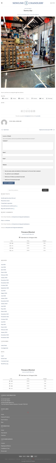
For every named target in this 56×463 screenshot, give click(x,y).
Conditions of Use (5, 448)
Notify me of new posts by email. (12, 179)
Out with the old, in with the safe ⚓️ (9, 206)
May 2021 (3, 324)
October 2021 (4, 319)
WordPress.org (4, 363)
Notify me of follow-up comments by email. (15, 176)
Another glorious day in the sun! (8, 198)
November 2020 (5, 337)
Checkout (3, 435)
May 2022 (3, 308)
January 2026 (4, 277)
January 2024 (4, 298)
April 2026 (3, 269)
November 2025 (5, 282)
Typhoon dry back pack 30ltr (46, 129)
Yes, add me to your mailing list (12, 173)
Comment (5, 140)
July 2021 (3, 321)
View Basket (4, 432)
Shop (2, 422)
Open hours (6, 129)
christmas (7, 220)
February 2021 (4, 329)
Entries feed (4, 358)
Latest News (4, 345)
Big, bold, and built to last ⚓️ (7, 208)
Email (4, 158)
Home (2, 414)
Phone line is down (5, 200)
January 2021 (4, 332)
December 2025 (5, 280)
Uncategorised (28, 8)
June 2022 (3, 306)
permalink (38, 116)
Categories (23, 459)
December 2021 (5, 314)
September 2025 (5, 288)
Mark (2, 220)
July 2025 (3, 290)
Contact (3, 443)
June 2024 (3, 295)
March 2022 (4, 311)
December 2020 (5, 335)
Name (4, 152)
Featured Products (5, 417)
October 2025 (4, 285)
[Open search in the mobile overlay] (28, 190)
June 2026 (3, 267)
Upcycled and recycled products (43, 459)
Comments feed (4, 361)
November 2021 (5, 316)
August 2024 (4, 293)
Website (5, 164)
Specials (18, 459)
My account (4, 451)
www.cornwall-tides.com (28, 234)
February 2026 (4, 275)
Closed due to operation (6, 203)
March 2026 (4, 272)
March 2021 (4, 327)
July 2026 (3, 264)
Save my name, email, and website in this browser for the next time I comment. (23, 171)
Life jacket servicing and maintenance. (21, 216)
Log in (2, 355)
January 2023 (4, 303)
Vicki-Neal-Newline (34, 14)
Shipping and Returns (6, 445)
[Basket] (1, 3)
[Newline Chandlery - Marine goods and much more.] (28, 3)
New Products (4, 419)
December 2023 (5, 301)
